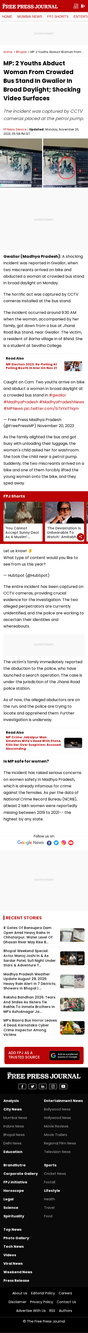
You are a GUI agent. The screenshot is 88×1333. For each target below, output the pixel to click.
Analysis (11, 1100)
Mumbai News (29, 16)
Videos (9, 1255)
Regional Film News (60, 1143)
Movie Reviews (56, 1126)
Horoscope (13, 1190)
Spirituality (13, 1216)
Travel (49, 1207)
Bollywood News (57, 1109)
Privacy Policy (41, 1301)
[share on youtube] (63, 1086)
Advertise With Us (31, 1310)
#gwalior (57, 395)
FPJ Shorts (57, 16)
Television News (57, 1151)
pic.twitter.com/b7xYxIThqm (51, 408)
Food (48, 1216)
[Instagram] (63, 842)
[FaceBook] (48, 842)
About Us (19, 1293)
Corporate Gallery (20, 1173)
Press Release (16, 1280)
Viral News (13, 1263)
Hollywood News (57, 1117)
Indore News (13, 1126)
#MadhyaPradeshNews (61, 402)
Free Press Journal (30, 6)
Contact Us (66, 1301)
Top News (12, 1229)
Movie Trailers (55, 1134)
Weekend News (17, 1272)
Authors (65, 1310)
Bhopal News (14, 1134)
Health (49, 1199)
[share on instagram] (53, 1086)
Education (12, 1151)
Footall (49, 1182)
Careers (65, 1293)
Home (7, 16)
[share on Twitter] (32, 1086)
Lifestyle (52, 1190)
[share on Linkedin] (43, 1086)
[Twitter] (56, 842)
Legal (8, 1199)
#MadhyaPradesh (20, 402)
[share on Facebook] (22, 1086)
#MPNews (13, 408)
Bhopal (21, 52)
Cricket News (55, 1173)
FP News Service (14, 129)
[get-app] (83, 6)
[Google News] (30, 842)
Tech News (13, 1246)
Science (10, 1207)
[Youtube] (70, 842)
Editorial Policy (43, 1293)
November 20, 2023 (55, 426)
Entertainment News (63, 1100)
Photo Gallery (16, 1238)
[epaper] (75, 6)
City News (12, 1109)
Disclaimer (17, 1301)
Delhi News (12, 1143)
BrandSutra (14, 1165)
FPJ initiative (15, 1182)
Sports (50, 1165)
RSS (52, 1310)
